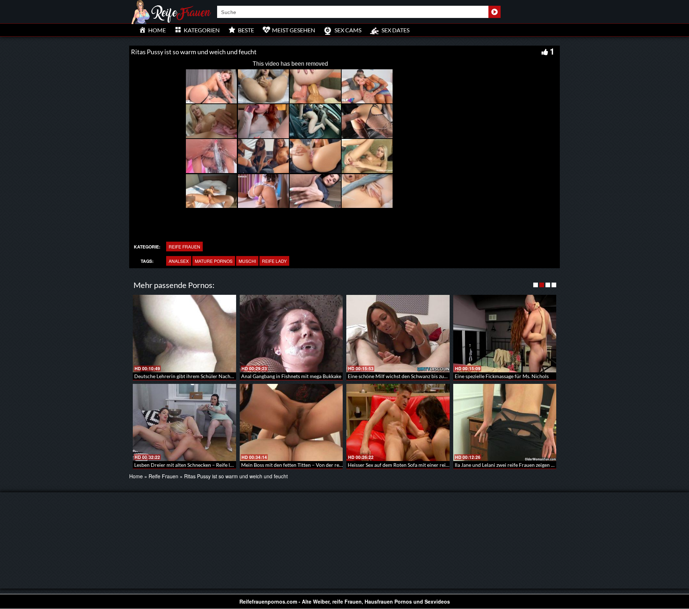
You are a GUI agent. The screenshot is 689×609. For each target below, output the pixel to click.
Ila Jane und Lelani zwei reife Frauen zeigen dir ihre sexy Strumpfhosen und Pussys (546, 465)
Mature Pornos (214, 261)
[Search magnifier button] (494, 12)
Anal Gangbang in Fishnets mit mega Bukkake (291, 376)
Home (136, 476)
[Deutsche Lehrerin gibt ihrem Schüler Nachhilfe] (184, 333)
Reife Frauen (184, 246)
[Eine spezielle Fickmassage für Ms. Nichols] (505, 333)
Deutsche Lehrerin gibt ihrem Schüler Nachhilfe (187, 376)
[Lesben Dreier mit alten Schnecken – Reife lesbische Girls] (184, 422)
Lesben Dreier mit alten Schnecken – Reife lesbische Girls (197, 465)
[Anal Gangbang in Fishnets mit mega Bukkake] (291, 333)
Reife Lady (274, 261)
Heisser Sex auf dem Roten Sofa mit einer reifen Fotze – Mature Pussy (425, 465)
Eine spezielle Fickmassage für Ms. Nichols (502, 376)
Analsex (179, 261)
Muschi (247, 261)
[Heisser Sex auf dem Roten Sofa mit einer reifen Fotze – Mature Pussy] (398, 422)
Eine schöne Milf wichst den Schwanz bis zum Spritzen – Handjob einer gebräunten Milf (445, 376)
